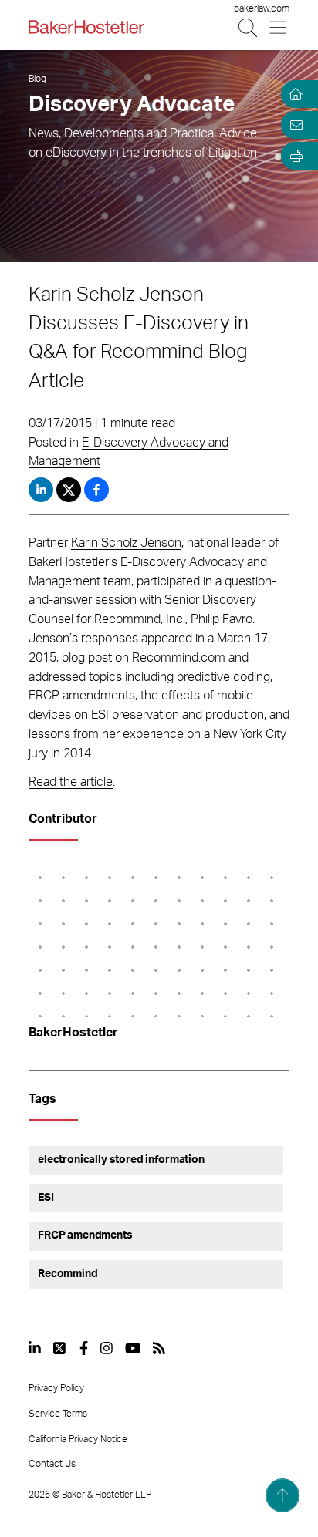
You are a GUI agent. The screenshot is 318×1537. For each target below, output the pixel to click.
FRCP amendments (85, 1235)
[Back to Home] (86, 27)
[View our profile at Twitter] (60, 1348)
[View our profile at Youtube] (132, 1348)
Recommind (68, 1274)
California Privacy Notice (78, 1439)
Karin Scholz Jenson (126, 543)
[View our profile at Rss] (159, 1348)
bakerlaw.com (261, 8)
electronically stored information (121, 1159)
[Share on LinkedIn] (41, 489)
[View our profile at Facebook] (84, 1348)
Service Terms (58, 1413)
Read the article (71, 782)
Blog (37, 78)
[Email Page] (293, 125)
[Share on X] (70, 489)
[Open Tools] (293, 155)
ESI (46, 1197)
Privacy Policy (56, 1388)
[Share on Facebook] (96, 489)
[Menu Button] (279, 27)
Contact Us (52, 1463)
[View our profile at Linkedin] (35, 1348)
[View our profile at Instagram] (106, 1348)
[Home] (293, 94)
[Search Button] (248, 27)
